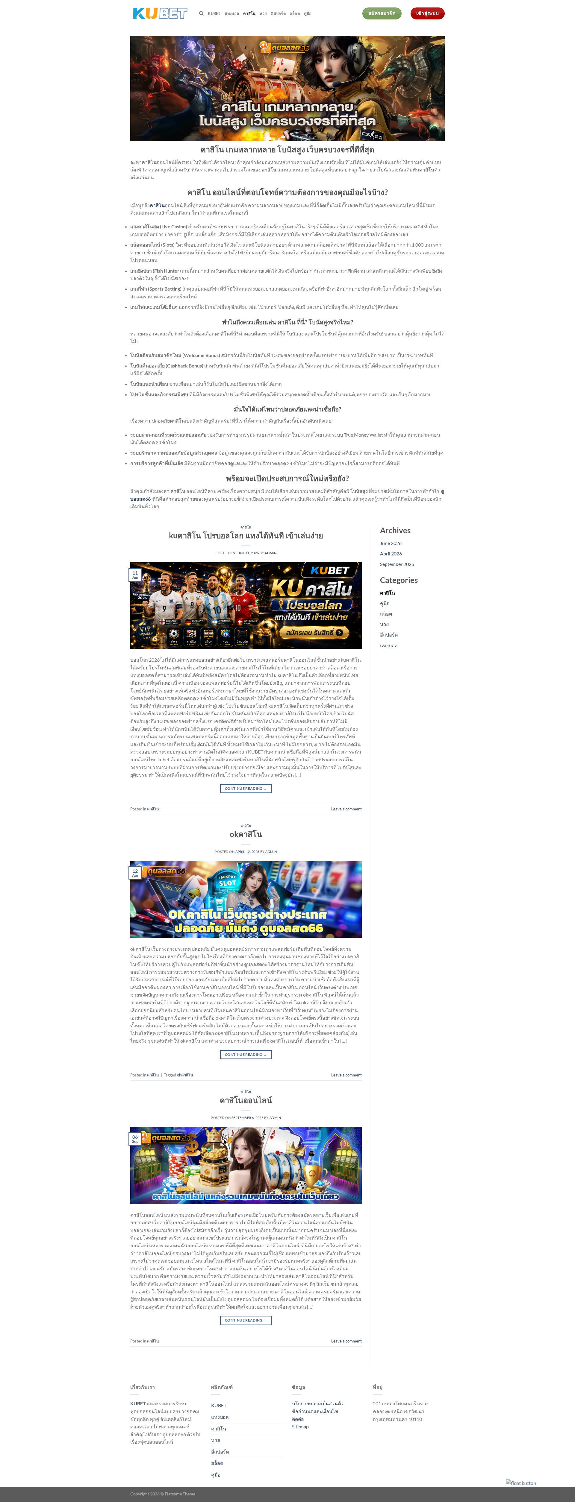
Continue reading (246, 788)
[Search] (201, 13)
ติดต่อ (298, 1419)
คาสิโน (249, 13)
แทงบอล (232, 13)
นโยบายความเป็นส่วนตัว (318, 1403)
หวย (263, 13)
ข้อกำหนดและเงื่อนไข (315, 1411)
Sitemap (300, 1426)
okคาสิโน (246, 834)
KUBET (214, 13)
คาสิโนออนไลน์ (246, 1100)
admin (270, 553)
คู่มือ (308, 13)
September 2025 (397, 564)
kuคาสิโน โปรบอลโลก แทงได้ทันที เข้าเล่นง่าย (246, 535)
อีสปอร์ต (278, 13)
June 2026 (391, 543)
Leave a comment (346, 809)
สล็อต (295, 13)
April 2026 (391, 553)
